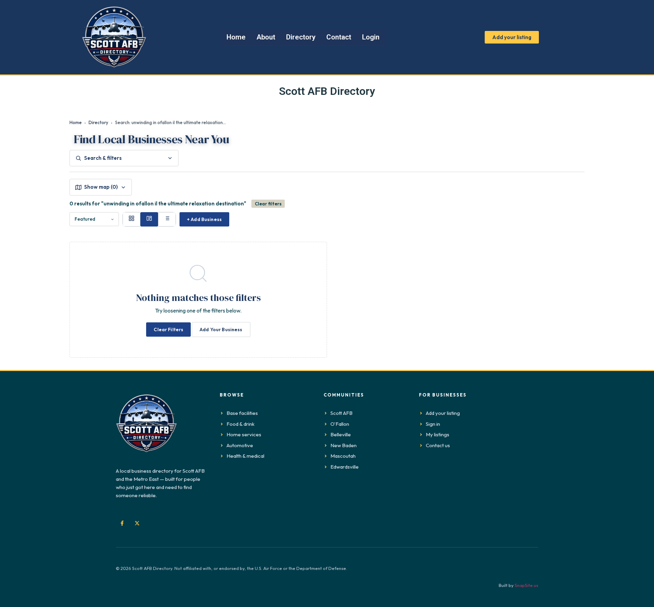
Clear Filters (168, 329)
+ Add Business (204, 219)
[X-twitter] (137, 523)
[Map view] (149, 219)
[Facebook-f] (122, 523)
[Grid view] (131, 219)
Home (75, 122)
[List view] (167, 219)
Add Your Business (221, 329)
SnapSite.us (526, 585)
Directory (98, 122)
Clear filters (268, 203)
